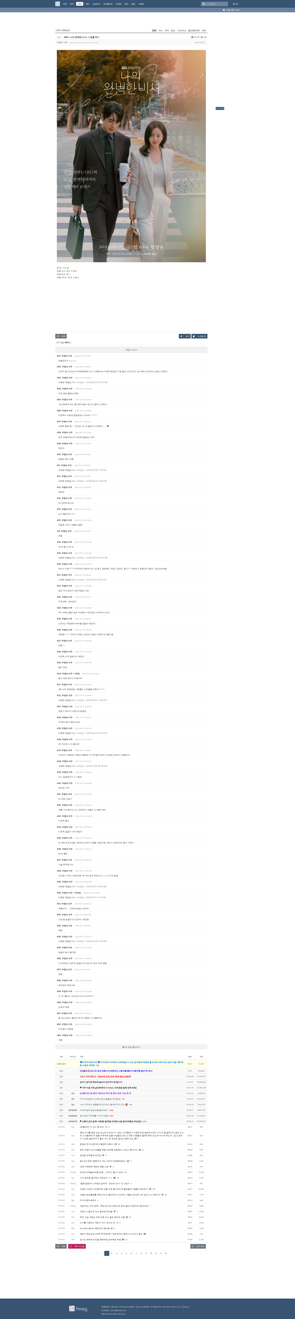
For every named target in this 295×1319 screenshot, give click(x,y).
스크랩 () (202, 336)
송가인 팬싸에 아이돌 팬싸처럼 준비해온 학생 (100, 1239)
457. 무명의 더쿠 (64, 969)
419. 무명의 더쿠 (64, 553)
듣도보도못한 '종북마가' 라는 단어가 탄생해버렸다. (103, 1161)
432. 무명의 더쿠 (64, 695)
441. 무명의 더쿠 (64, 794)
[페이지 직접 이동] (155, 1253)
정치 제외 (200, 1246)
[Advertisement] (228, 60)
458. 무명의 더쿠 (64, 980)
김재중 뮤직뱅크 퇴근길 (90, 1155)
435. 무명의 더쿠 (64, 728)
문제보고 (185, 1307)
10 (151, 1253)
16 (130, 1217)
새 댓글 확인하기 (132, 1047)
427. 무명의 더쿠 (64, 640)
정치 (204, 30)
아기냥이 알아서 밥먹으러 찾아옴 (95, 1228)
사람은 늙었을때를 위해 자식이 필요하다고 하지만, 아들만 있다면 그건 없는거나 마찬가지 (120, 1194)
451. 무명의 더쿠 (64, 903)
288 (97, 1065)
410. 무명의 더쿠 (64, 454)
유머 (167, 30)
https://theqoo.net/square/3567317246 (83, 43)
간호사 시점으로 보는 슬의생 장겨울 (96, 1211)
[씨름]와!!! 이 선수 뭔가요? (92, 1127)
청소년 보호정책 (142, 1307)
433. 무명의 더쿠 (65, 706)
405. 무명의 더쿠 (64, 399)
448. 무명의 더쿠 (65, 871)
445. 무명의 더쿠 (64, 838)
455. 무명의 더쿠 (64, 947)
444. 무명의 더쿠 (65, 827)
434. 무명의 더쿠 (65, 717)
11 (118, 1178)
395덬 (78, 893)
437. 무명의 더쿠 (64, 750)
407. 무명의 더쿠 (64, 421)
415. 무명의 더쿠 (64, 509)
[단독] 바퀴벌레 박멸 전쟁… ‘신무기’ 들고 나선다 (102, 1172)
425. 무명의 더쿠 (64, 618)
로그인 (235, 4)
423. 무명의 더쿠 (64, 597)
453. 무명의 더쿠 (64, 925)
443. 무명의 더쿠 (65, 816)
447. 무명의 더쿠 (64, 860)
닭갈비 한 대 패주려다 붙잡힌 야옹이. (97, 1144)
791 (123, 1099)
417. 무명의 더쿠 (64, 531)
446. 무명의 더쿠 (65, 849)
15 (119, 1144)
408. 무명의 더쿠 (65, 432)
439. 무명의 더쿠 (65, 772)
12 (126, 1172)
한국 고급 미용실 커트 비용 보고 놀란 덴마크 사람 (102, 1217)
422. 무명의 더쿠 (64, 586)
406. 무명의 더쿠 (65, 410)
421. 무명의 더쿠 (64, 575)
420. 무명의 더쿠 (64, 564)
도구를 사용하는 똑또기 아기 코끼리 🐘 (97, 1222)
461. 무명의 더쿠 (64, 1013)
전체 (154, 30)
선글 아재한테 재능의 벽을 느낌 (94, 1166)
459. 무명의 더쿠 (64, 991)
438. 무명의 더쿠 (65, 761)
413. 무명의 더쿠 (64, 487)
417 (154, 1189)
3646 (111, 1110)
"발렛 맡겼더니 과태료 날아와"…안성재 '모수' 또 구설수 (105, 1183)
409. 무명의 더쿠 (65, 443)
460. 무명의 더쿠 (65, 1002)
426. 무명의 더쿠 (64, 630)
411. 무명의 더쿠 (64, 465)
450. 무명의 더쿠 (64, 893)
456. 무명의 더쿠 (64, 958)
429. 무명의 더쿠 (64, 662)
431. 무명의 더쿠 (64, 684)
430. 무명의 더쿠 (65, 673)
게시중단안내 (155, 1307)
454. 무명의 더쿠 (64, 936)
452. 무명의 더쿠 (64, 914)
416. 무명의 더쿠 (64, 520)
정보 (173, 30)
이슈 (160, 30)
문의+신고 (176, 1307)
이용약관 (114, 1307)
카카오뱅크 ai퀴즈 (88, 1200)
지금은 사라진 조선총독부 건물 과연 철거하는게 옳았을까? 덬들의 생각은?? (114, 1189)
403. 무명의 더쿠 (65, 377)
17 (126, 1240)
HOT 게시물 (79, 1246)
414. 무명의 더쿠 (64, 498)
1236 (144, 1121)
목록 (63, 336)
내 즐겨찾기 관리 (232, 10)
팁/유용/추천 (194, 30)
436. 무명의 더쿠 (65, 739)
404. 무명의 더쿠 (65, 388)
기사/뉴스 (181, 30)
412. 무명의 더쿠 (64, 476)
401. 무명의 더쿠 (64, 356)
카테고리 (62, 30)
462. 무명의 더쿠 (64, 1024)
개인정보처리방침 (126, 1307)
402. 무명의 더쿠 (64, 366)
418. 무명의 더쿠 (64, 542)
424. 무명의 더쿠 (64, 608)
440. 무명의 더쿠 (65, 783)
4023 (111, 1116)
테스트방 (166, 1307)
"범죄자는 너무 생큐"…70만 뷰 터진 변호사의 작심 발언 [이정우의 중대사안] (114, 1206)
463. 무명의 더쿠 (65, 1035)
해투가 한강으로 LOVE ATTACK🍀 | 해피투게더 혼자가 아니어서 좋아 (111, 1234)
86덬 (77, 673)
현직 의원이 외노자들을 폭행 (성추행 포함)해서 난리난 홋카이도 (109, 1150)
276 (130, 1104)
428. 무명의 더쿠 (64, 651)
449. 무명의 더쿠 (65, 881)
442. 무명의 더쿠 (64, 805)
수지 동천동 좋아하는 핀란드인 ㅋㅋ (96, 1178)
